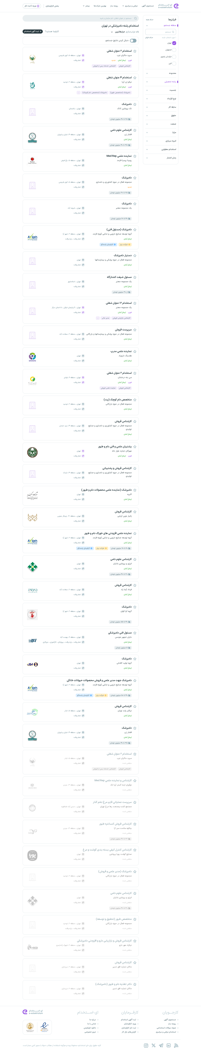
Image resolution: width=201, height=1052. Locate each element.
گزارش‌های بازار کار (129, 1032)
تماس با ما (91, 1023)
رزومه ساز (114, 6)
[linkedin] (168, 1045)
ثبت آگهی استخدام (31, 31)
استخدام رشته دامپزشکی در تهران (120, 26)
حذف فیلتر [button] (149, 37)
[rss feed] (176, 1045)
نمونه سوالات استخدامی (166, 1027)
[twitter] (153, 1045)
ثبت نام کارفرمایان (129, 1027)
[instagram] (146, 1045)
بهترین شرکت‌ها (100, 6)
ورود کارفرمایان (130, 1023)
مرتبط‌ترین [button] (120, 32)
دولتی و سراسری (131, 6)
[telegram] (161, 1045)
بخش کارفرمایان (52, 6)
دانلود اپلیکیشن (90, 1027)
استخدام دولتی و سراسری (166, 1032)
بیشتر (87, 6)
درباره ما (92, 1019)
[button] (160, 43)
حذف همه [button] (149, 19)
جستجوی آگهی (148, 6)
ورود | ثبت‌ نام (31, 6)
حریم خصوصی (90, 1032)
